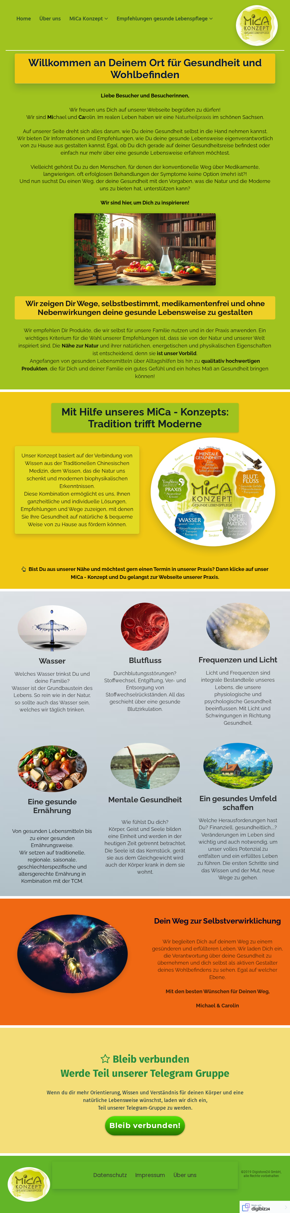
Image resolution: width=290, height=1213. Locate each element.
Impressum (150, 1175)
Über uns (50, 18)
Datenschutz (110, 1175)
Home (23, 18)
